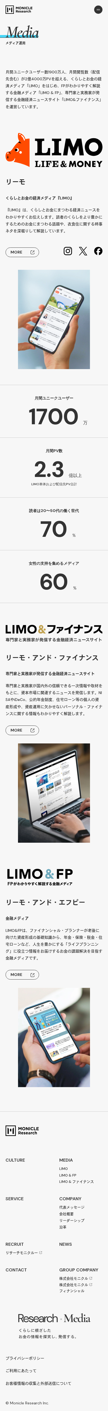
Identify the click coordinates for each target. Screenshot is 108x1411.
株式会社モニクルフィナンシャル (73, 1287)
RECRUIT (15, 1244)
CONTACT (16, 1270)
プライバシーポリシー (25, 1358)
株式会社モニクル (73, 1278)
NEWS (65, 1244)
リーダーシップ (71, 1220)
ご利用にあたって (21, 1371)
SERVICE (15, 1198)
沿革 (62, 1227)
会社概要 (66, 1214)
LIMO (63, 1168)
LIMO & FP (67, 1175)
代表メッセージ (71, 1207)
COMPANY (70, 1198)
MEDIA (66, 1160)
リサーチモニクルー (22, 1252)
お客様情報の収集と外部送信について (38, 1383)
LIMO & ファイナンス (76, 1181)
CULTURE (15, 1160)
